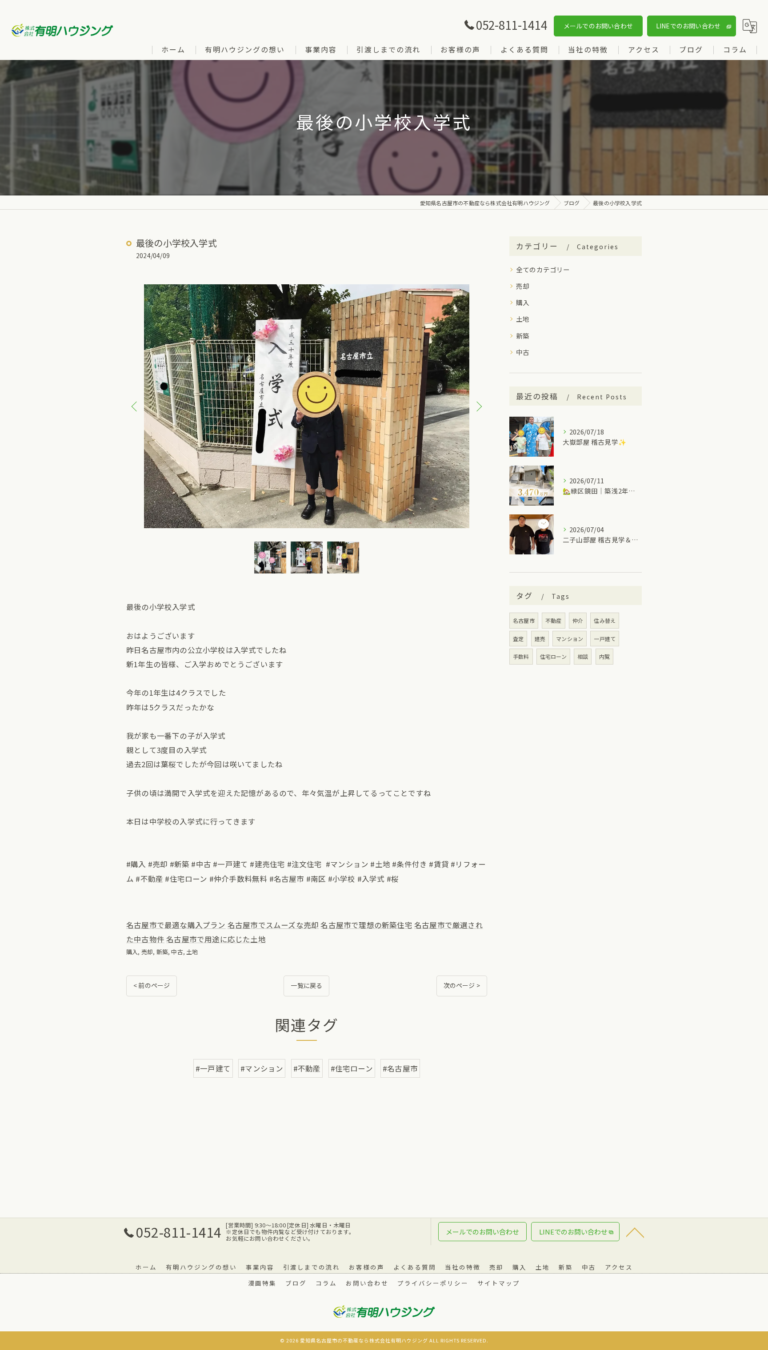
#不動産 (307, 1068)
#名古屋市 (400, 1068)
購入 (132, 952)
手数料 (521, 656)
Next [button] (478, 406)
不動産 (553, 620)
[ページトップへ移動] (635, 1232)
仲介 (577, 620)
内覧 (604, 656)
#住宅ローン (352, 1068)
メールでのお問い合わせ (598, 25)
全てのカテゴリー (543, 269)
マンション (569, 638)
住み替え (605, 620)
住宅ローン (553, 656)
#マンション (261, 1068)
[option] (306, 406)
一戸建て (605, 638)
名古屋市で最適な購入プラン (176, 925)
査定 (518, 638)
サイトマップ (498, 1282)
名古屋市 (524, 620)
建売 (540, 638)
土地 (192, 952)
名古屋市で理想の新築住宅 (366, 925)
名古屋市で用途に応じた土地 (216, 939)
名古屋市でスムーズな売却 (273, 925)
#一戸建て (213, 1068)
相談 (582, 656)
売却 (147, 952)
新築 (162, 952)
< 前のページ (151, 985)
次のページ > (462, 985)
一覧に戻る (306, 985)
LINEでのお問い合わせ (688, 25)
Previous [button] (135, 406)
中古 (177, 952)
